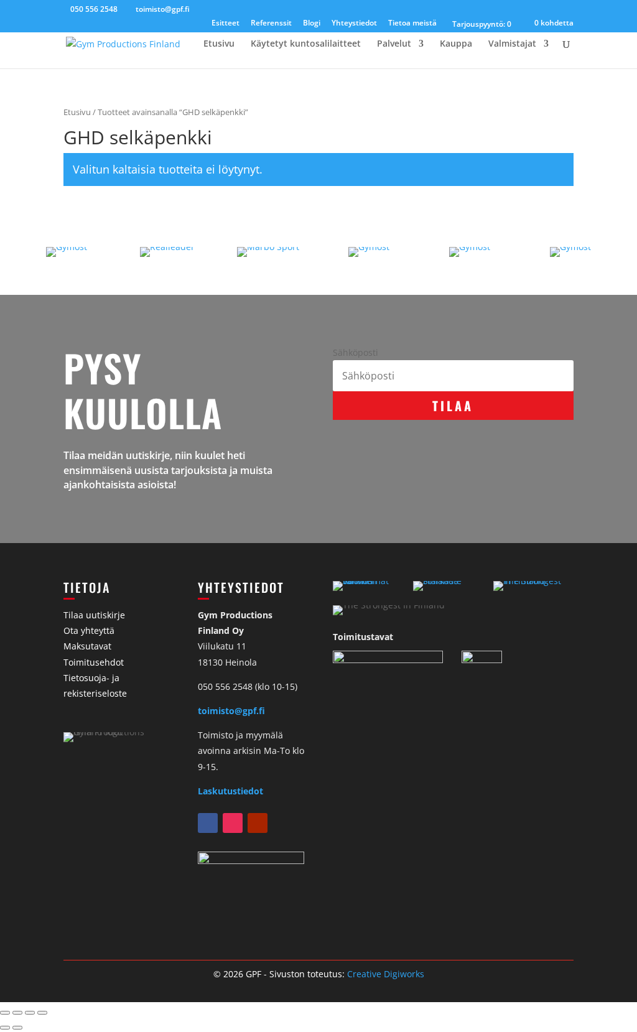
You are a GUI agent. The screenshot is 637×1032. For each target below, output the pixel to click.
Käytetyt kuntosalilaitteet (306, 44)
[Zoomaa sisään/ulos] (5, 1013)
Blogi (311, 23)
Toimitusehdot (93, 662)
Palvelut (394, 44)
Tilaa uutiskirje (94, 615)
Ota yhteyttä (88, 630)
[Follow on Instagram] (233, 823)
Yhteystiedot (354, 23)
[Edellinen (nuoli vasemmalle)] (5, 1028)
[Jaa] (30, 1013)
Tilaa (452, 405)
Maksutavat (87, 646)
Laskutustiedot (230, 791)
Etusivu (219, 44)
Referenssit (271, 23)
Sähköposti (355, 352)
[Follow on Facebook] (208, 823)
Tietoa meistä (412, 23)
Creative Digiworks (385, 974)
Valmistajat (512, 44)
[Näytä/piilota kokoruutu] (17, 1013)
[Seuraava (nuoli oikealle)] (17, 1028)
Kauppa (456, 44)
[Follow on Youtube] (257, 823)
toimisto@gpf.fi (231, 711)
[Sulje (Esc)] (42, 1013)
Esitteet (225, 23)
